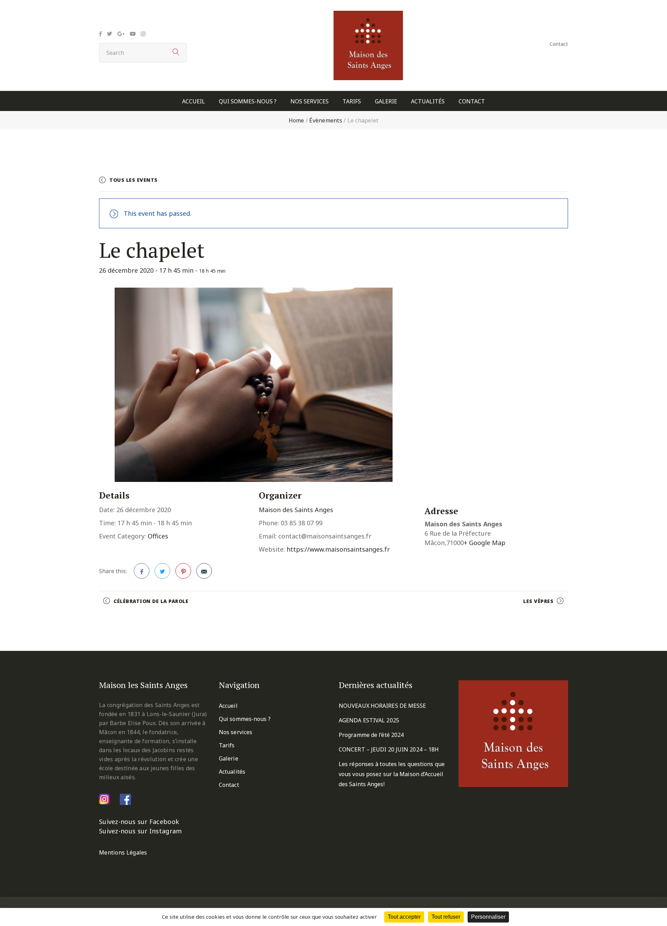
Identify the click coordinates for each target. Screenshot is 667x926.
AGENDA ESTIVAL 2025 (369, 720)
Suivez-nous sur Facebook (139, 821)
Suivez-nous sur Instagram (140, 831)
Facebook (141, 571)
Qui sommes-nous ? (248, 101)
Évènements (325, 120)
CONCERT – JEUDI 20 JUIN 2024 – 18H (389, 749)
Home (296, 120)
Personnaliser (488, 917)
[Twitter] (109, 34)
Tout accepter (404, 917)
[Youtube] (132, 34)
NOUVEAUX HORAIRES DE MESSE (382, 706)
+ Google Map (484, 542)
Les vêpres (538, 601)
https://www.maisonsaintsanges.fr (338, 549)
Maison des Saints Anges (296, 510)
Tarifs (352, 101)
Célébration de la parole (151, 601)
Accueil (193, 101)
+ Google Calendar (492, 183)
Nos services (309, 101)
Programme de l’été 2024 (371, 735)
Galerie (386, 101)
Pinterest (183, 571)
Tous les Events (133, 180)
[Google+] (121, 34)
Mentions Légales (123, 852)
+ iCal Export (547, 183)
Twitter (162, 571)
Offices (158, 536)
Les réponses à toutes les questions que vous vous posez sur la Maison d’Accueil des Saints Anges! (392, 774)
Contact (559, 44)
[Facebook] (100, 34)
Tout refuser (445, 917)
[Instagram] (143, 34)
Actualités (428, 101)
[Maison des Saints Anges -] (368, 15)
